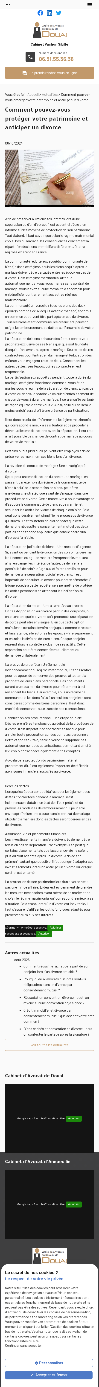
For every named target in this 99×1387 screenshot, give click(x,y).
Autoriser (55, 927)
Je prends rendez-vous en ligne (49, 73)
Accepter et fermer (51, 1375)
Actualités (50, 94)
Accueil (33, 94)
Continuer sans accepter (23, 1345)
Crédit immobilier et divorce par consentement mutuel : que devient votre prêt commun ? (58, 1015)
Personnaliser (51, 1363)
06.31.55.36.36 (56, 58)
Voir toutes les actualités (49, 1044)
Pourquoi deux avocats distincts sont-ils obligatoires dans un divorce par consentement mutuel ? (54, 984)
